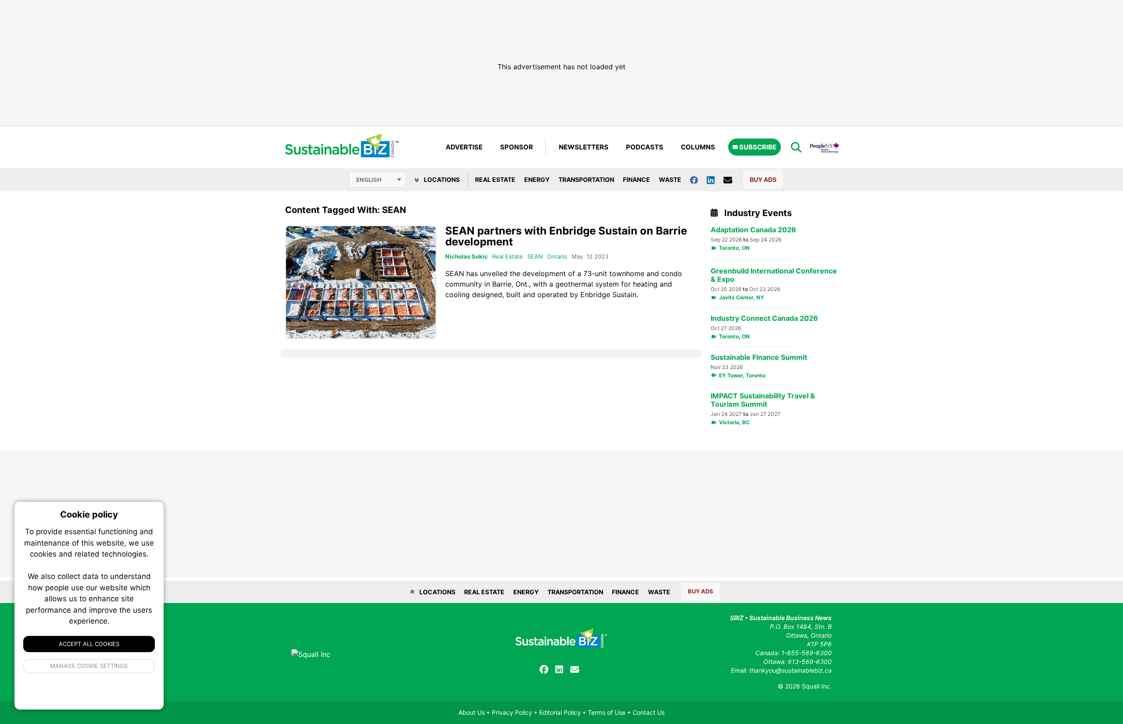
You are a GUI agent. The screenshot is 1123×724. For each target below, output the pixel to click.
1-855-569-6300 (806, 653)
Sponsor (516, 147)
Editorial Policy (560, 712)
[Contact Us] (732, 179)
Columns (698, 147)
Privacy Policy (512, 712)
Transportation (586, 179)
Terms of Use (607, 712)
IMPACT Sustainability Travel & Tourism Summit (763, 400)
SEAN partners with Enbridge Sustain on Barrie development (566, 236)
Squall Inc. (817, 686)
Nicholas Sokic (466, 256)
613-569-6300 (810, 661)
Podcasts (644, 147)
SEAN (535, 256)
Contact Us (649, 712)
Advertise (464, 147)
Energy (537, 179)
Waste (670, 179)
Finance (636, 179)
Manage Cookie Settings (89, 665)
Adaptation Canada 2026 (753, 230)
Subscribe (757, 147)
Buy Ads (763, 179)
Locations (441, 179)
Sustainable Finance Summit (759, 357)
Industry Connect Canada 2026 (764, 318)
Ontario (557, 256)
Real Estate (495, 179)
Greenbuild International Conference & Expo (774, 275)
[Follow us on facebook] (698, 179)
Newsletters (583, 147)
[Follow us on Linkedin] (715, 179)
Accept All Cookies (89, 643)
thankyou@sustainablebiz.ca (790, 670)
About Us (471, 712)
